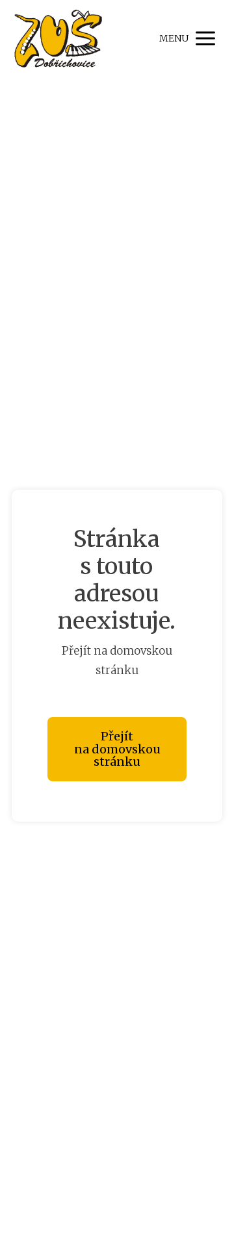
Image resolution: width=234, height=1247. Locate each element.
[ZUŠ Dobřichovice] (57, 38)
